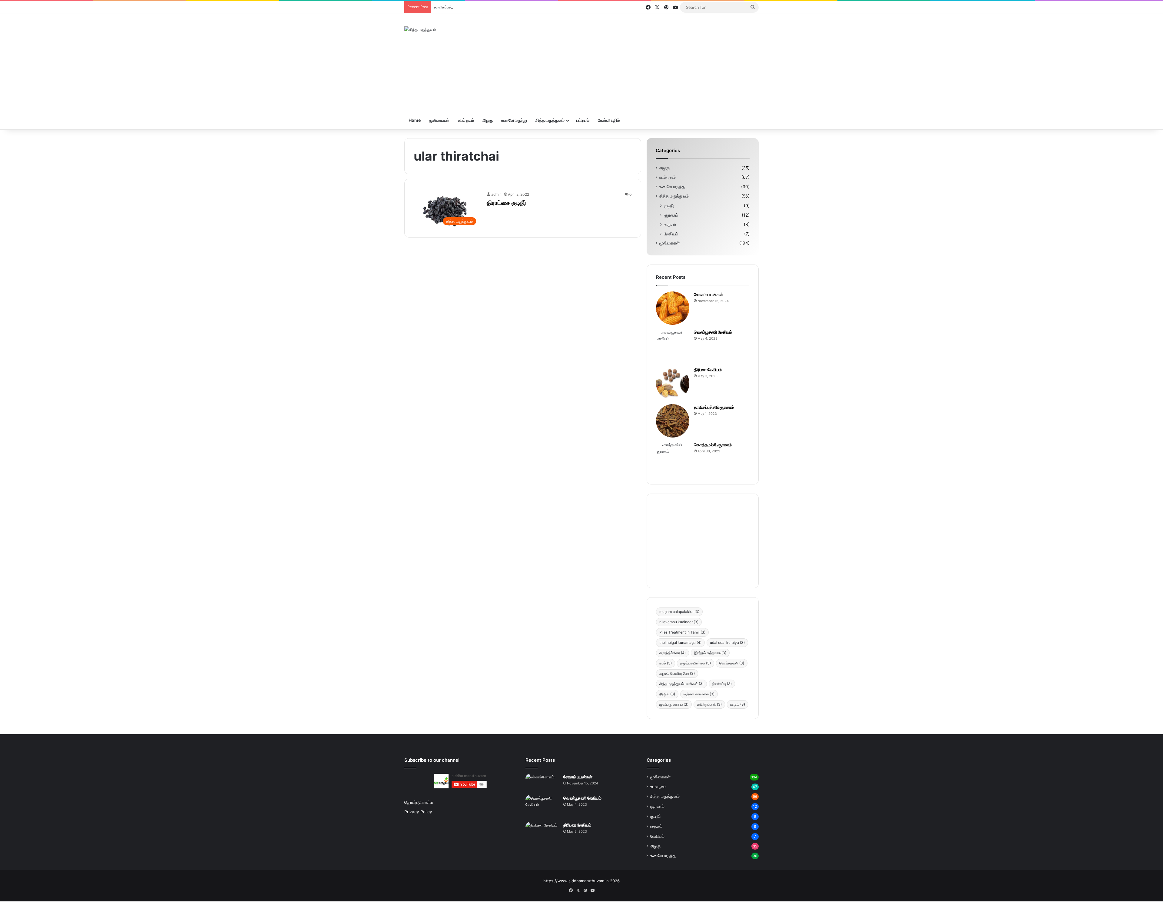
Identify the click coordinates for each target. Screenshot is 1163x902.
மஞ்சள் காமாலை (699, 694)
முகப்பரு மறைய (673, 704)
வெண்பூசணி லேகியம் (713, 332)
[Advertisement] (642, 62)
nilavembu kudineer (678, 622)
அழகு (487, 120)
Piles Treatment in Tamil (682, 632)
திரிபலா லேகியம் (708, 369)
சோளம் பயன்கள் (708, 294)
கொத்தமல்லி (731, 663)
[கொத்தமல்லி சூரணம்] (672, 458)
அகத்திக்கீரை (672, 653)
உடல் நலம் (466, 120)
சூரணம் (671, 215)
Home (415, 120)
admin (496, 194)
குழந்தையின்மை (695, 663)
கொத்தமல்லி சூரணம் (713, 444)
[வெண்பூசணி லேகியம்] (672, 345)
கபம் (665, 663)
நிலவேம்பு (722, 683)
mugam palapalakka (679, 611)
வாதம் (737, 704)
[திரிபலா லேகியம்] (672, 383)
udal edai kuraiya (727, 642)
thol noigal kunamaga (680, 642)
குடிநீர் (669, 205)
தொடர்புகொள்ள (418, 802)
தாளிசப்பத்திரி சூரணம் (453, 7)
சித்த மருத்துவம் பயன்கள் (681, 683)
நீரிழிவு (667, 694)
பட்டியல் (582, 120)
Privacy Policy (418, 811)
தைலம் (670, 224)
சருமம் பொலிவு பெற (677, 673)
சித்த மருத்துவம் (550, 120)
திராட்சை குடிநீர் (506, 202)
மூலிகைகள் (439, 120)
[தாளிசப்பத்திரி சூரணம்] (672, 421)
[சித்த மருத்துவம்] (420, 29)
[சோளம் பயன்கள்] (672, 308)
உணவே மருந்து (514, 120)
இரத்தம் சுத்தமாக (710, 653)
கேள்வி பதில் (609, 120)
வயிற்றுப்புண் (709, 704)
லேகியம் (671, 233)
